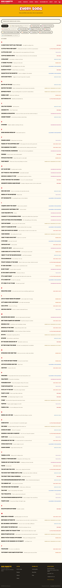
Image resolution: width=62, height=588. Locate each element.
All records (4, 26)
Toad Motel (34, 32)
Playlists (18, 572)
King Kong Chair (35, 26)
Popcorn (47, 29)
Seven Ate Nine (23, 29)
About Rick (34, 572)
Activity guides (35, 569)
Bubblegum (25, 32)
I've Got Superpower (11, 35)
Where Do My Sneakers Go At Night (11, 32)
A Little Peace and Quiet (46, 32)
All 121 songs (19, 569)
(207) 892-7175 (50, 573)
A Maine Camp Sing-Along (20, 26)
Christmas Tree (9, 29)
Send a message (50, 579)
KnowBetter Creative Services (55, 586)
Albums (18, 575)
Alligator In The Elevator (36, 29)
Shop (33, 575)
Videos (18, 578)
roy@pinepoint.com (51, 576)
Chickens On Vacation (48, 26)
